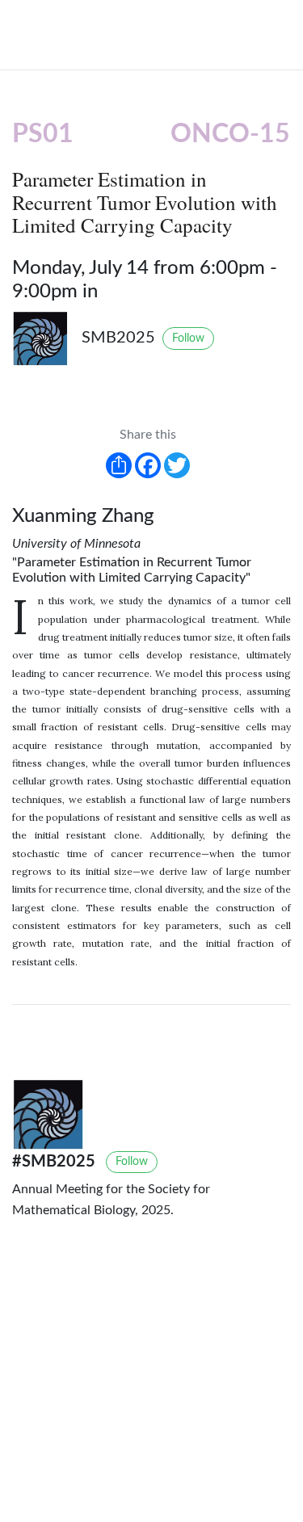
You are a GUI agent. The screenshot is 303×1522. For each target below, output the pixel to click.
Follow (188, 338)
